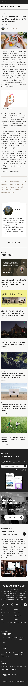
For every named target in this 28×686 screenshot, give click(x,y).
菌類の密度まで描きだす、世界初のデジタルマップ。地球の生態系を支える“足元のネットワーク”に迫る (13, 375)
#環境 (3, 184)
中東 (21, 666)
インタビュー (15, 637)
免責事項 (16, 619)
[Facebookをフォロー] (8, 605)
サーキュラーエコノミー (7, 654)
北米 (25, 666)
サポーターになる (13, 517)
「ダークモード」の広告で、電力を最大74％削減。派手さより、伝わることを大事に (13, 344)
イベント (15, 640)
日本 (7, 666)
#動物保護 (4, 192)
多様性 (2, 657)
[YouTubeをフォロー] (17, 604)
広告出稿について (5, 612)
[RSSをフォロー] (21, 604)
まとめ (2, 640)
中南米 (2, 669)
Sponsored (9, 640)
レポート (22, 637)
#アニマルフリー (6, 181)
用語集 (3, 619)
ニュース (3, 13)
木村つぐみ (9, 28)
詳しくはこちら (20, 470)
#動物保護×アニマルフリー (19, 181)
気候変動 (22, 652)
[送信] (25, 466)
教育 (18, 652)
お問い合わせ (4, 616)
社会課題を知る (17, 616)
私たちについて (5, 609)
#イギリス (12, 187)
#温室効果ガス (17, 190)
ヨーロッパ (12, 666)
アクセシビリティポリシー (20, 622)
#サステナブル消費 (6, 190)
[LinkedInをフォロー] (25, 604)
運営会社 (16, 609)
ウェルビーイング (18, 654)
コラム (8, 637)
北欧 (18, 666)
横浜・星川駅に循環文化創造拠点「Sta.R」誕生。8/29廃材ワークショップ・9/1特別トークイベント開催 (13, 313)
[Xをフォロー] (3, 604)
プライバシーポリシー (6, 622)
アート (2, 652)
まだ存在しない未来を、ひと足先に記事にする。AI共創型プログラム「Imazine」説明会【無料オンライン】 (14, 282)
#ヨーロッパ (4, 187)
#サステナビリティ (17, 184)
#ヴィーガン (8, 184)
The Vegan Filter (14, 171)
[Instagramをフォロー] (12, 605)
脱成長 (7, 657)
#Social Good (11, 192)
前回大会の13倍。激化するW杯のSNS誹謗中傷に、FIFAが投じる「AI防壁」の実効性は (13, 440)
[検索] (25, 6)
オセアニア (14, 669)
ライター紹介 (17, 612)
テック (13, 652)
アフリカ (8, 669)
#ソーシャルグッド (20, 187)
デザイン (8, 652)
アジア (2, 666)
